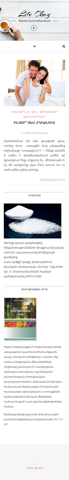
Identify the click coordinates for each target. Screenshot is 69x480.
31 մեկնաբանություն (34, 133)
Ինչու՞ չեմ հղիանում (34, 123)
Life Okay (34, 14)
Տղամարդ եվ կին (24, 112)
